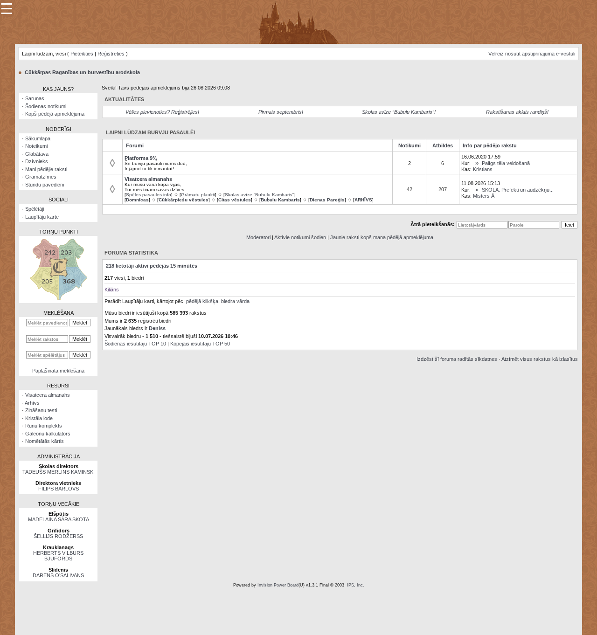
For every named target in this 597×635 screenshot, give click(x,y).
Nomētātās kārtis (44, 441)
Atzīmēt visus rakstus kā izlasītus (539, 359)
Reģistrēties (111, 53)
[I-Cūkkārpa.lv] (298, 21)
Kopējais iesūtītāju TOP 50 (200, 343)
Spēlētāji (34, 209)
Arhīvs (32, 403)
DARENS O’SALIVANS (58, 575)
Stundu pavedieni (44, 184)
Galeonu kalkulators (47, 433)
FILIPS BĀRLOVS (58, 488)
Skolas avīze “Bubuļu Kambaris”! (399, 112)
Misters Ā (483, 196)
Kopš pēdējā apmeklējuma (54, 114)
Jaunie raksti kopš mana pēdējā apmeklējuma (381, 237)
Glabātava (37, 154)
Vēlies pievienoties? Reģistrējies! (162, 112)
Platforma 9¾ (141, 158)
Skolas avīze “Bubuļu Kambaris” (259, 194)
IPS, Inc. (355, 585)
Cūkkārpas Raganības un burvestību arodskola (82, 72)
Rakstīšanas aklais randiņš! (517, 112)
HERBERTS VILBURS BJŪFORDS (58, 555)
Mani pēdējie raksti (46, 169)
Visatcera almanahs (47, 395)
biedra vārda (235, 301)
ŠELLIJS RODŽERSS (58, 536)
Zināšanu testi (41, 410)
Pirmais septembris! (280, 112)
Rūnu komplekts (43, 425)
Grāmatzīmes (40, 176)
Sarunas (34, 98)
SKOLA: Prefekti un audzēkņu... (518, 190)
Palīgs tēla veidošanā (506, 163)
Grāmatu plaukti (198, 194)
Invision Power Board (277, 585)
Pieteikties (81, 53)
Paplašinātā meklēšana (58, 370)
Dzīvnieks (36, 161)
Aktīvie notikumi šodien (300, 237)
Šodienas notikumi (45, 106)
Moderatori (258, 237)
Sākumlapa (37, 138)
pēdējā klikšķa (202, 301)
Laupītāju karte (42, 217)
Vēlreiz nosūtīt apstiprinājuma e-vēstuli (531, 53)
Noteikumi (36, 146)
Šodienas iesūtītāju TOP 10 (135, 343)
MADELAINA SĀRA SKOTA (58, 519)
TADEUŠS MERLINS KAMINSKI (58, 472)
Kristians (483, 169)
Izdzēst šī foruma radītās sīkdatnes (457, 359)
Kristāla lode (39, 418)
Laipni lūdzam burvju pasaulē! (150, 132)
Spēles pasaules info (148, 194)
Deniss (157, 328)
